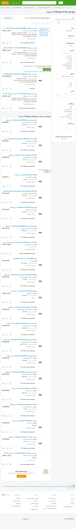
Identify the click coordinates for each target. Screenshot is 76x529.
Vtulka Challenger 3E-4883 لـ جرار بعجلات (26, 174)
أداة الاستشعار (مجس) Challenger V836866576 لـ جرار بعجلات (21, 226)
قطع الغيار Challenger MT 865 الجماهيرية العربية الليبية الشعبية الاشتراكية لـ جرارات (56, 486)
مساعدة (72, 501)
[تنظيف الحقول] (53, 21)
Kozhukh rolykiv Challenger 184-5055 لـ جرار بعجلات (22, 155)
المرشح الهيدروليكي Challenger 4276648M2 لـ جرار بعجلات (22, 355)
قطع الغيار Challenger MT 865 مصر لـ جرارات (27, 486)
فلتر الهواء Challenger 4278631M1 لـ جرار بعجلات (24, 291)
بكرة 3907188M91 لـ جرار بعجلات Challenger (25, 258)
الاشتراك (47, 69)
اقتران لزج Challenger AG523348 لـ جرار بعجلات (24, 420)
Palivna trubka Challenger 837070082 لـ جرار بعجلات (23, 307)
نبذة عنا (72, 498)
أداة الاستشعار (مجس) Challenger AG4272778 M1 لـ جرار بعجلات (20, 339)
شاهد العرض (21, 476)
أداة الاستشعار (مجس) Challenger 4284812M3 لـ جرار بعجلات (21, 120)
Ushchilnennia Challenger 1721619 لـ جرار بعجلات (23, 404)
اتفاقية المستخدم (27, 71)
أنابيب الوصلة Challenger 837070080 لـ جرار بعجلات (23, 207)
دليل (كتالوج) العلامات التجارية (49, 508)
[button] (7, 43)
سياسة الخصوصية (36, 71)
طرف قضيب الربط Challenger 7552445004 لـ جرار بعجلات (22, 323)
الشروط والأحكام (52, 498)
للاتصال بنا (72, 503)
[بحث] (55, 3)
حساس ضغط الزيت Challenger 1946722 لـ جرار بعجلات (22, 437)
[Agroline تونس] (69, 2)
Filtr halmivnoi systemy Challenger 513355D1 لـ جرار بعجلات (20, 274)
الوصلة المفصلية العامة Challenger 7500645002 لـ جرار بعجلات (21, 372)
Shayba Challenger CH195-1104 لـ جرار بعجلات (24, 388)
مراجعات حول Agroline (51, 506)
